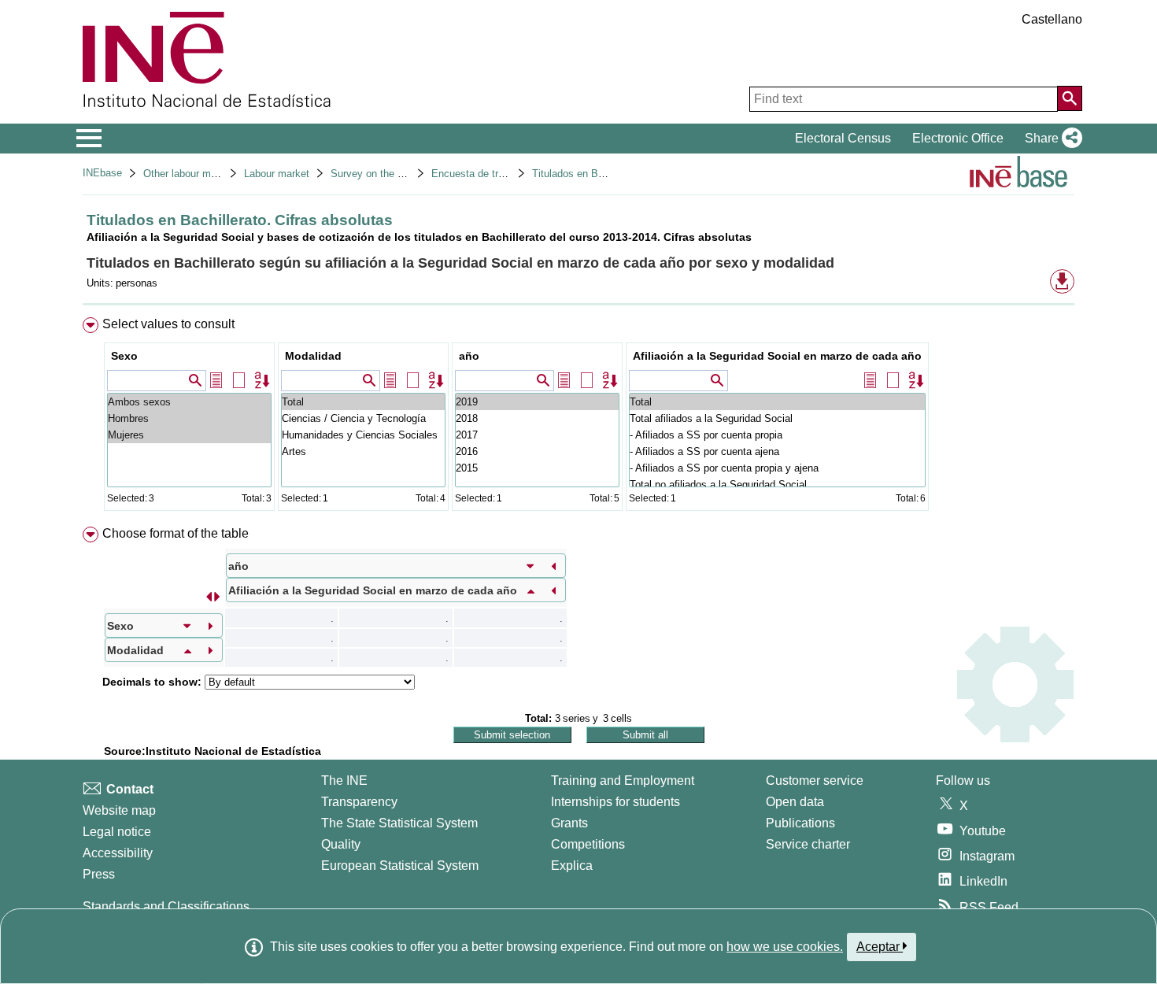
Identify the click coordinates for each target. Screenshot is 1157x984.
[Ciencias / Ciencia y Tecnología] (363, 418)
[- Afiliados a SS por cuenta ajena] (777, 451)
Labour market (276, 173)
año (469, 356)
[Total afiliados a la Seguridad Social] (777, 418)
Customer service (814, 780)
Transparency (359, 801)
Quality (340, 844)
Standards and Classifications (166, 906)
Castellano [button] (1052, 19)
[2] (537, 435)
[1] (537, 451)
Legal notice (117, 831)
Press (99, 874)
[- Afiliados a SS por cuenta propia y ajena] (777, 468)
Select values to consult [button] (168, 324)
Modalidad (313, 356)
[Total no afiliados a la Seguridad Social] (777, 484)
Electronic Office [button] (958, 138)
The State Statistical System (399, 823)
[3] (537, 418)
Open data (795, 801)
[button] (1050, 138)
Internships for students (615, 801)
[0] (537, 468)
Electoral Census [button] (843, 138)
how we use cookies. (784, 946)
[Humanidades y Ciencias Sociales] (363, 435)
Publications (800, 823)
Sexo (124, 356)
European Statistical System (400, 865)
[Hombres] (189, 418)
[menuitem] (578, 418)
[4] (537, 402)
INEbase (102, 173)
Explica (572, 865)
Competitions (588, 844)
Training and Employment (622, 780)
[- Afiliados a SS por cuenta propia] (777, 435)
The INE (344, 780)
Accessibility (118, 853)
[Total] (363, 402)
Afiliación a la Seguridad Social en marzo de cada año (777, 356)
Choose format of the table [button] (175, 533)
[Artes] (363, 451)
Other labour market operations (213, 173)
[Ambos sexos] (189, 402)
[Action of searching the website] (1069, 98)
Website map (119, 810)
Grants (569, 823)
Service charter (808, 844)
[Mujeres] (189, 435)
